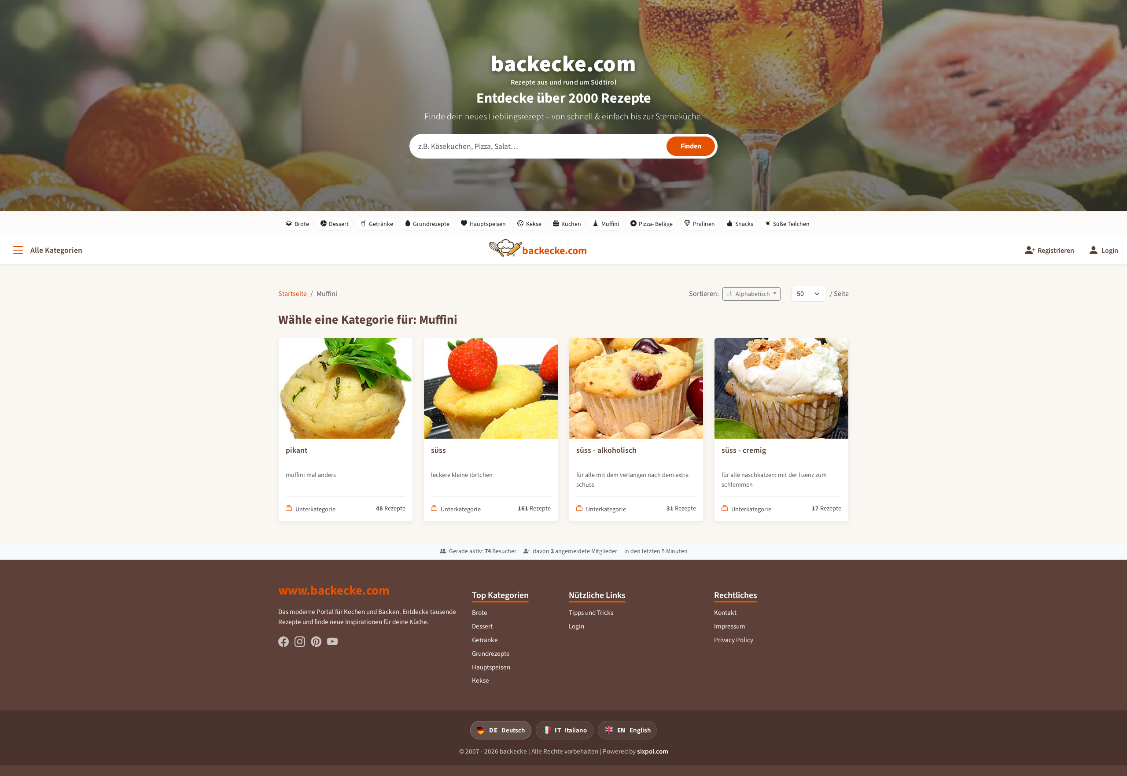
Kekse (533, 224)
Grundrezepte (431, 224)
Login (576, 626)
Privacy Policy (733, 640)
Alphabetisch (752, 294)
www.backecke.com (334, 590)
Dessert (339, 224)
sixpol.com (652, 751)
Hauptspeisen (488, 224)
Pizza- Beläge (656, 224)
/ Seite (839, 293)
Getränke (381, 224)
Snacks (744, 224)
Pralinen (704, 224)
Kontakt (725, 612)
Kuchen (571, 224)
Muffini (610, 224)
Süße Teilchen (791, 224)
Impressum (729, 626)
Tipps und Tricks (591, 612)
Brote (302, 224)
